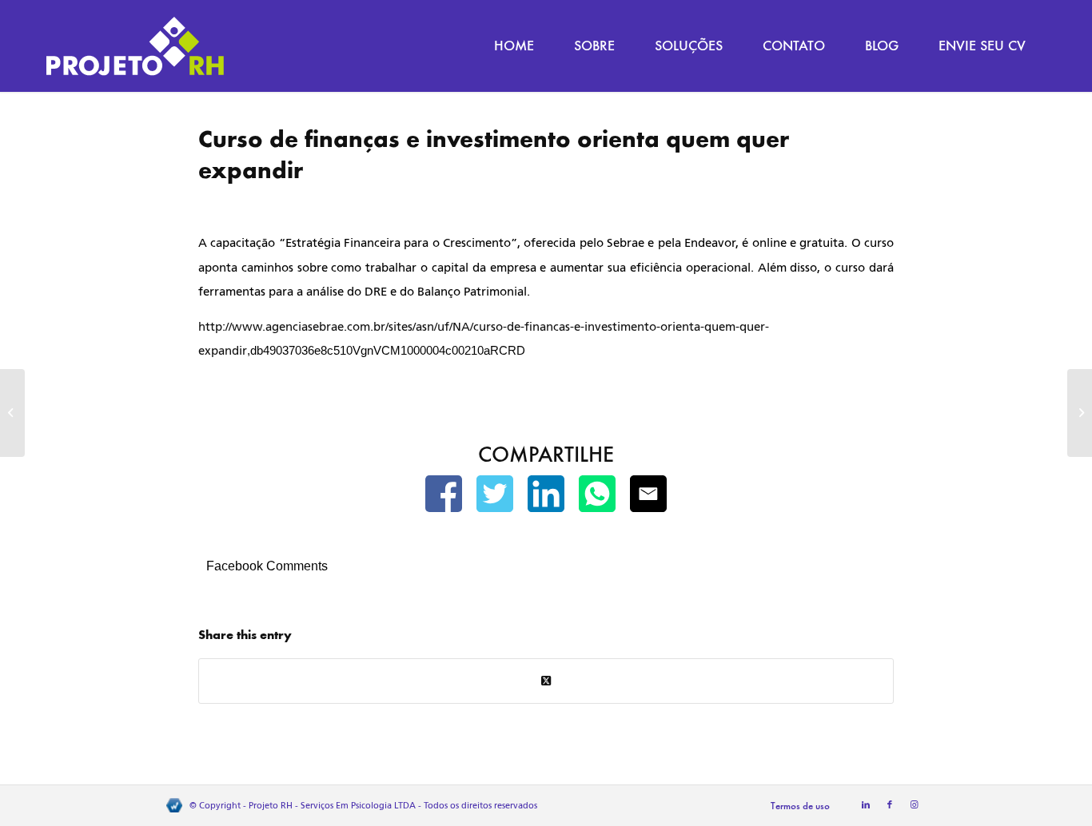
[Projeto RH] (135, 46)
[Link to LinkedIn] (866, 805)
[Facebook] (443, 497)
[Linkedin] (546, 497)
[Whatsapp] (597, 497)
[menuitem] (514, 46)
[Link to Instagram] (914, 805)
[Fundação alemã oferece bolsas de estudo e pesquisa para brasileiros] (12, 413)
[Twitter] (494, 497)
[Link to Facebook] (890, 805)
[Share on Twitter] (546, 681)
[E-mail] (648, 497)
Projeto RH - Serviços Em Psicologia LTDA (332, 805)
